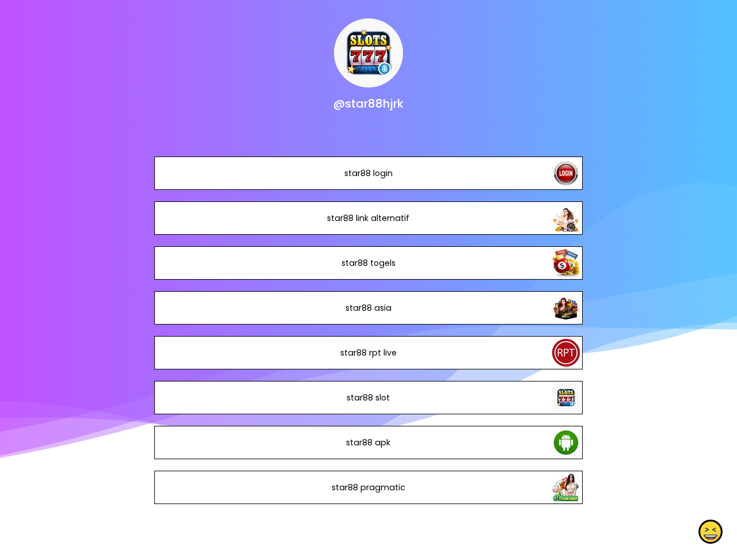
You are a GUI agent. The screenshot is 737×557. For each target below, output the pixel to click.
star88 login (368, 173)
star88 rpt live (368, 352)
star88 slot (368, 397)
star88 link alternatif (368, 218)
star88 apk (368, 442)
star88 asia (368, 308)
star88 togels (368, 263)
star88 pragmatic (368, 487)
